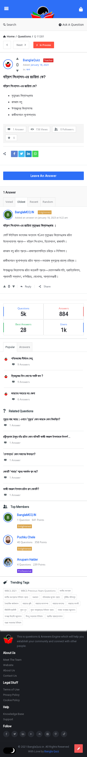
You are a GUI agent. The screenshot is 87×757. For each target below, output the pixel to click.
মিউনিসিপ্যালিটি (10, 609)
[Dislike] (17, 70)
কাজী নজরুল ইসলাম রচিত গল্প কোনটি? (21, 489)
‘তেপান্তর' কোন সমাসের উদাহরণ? (19, 454)
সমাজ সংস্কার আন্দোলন (66, 609)
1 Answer (15, 425)
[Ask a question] (78, 748)
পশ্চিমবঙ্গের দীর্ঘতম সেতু (22, 358)
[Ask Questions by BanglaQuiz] (44, 9)
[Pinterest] (56, 734)
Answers (24, 347)
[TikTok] (64, 734)
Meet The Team (12, 659)
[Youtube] (31, 734)
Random (48, 201)
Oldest (21, 201)
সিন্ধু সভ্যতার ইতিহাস (34, 616)
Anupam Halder (27, 559)
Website (8, 665)
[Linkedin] (23, 734)
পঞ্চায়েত (35, 597)
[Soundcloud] (39, 734)
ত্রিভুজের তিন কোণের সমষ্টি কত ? (27, 376)
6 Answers (24, 399)
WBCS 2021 (11, 590)
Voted (9, 201)
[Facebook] (6, 734)
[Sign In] (81, 9)
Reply (28, 286)
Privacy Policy (11, 694)
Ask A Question (73, 25)
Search (11, 25)
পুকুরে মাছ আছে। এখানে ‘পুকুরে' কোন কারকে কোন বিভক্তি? (31, 419)
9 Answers (24, 364)
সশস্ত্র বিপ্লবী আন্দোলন (13, 616)
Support (8, 719)
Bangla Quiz (51, 751)
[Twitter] (14, 734)
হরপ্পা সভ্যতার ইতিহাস (13, 622)
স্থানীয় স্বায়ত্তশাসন (55, 616)
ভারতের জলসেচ (58, 603)
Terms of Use (11, 689)
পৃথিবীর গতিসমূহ (69, 597)
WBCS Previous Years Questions (38, 590)
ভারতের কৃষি (27, 603)
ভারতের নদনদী (73, 603)
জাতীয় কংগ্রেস (65, 590)
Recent (34, 201)
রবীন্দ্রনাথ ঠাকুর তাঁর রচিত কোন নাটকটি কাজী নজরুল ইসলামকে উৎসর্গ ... (36, 436)
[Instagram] (47, 734)
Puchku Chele (26, 537)
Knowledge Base (13, 714)
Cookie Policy (11, 700)
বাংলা (28, 69)
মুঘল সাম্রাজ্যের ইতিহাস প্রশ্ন (42, 609)
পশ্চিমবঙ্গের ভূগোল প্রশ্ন (51, 597)
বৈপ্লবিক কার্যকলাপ (11, 603)
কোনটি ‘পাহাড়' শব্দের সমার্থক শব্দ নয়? (20, 471)
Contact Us (10, 675)
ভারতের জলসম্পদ (41, 603)
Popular (10, 347)
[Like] (17, 58)
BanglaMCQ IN (26, 515)
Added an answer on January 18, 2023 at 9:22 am (41, 217)
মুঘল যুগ (23, 609)
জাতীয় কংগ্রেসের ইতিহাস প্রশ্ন (16, 597)
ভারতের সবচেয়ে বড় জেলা (23, 393)
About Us (9, 670)
